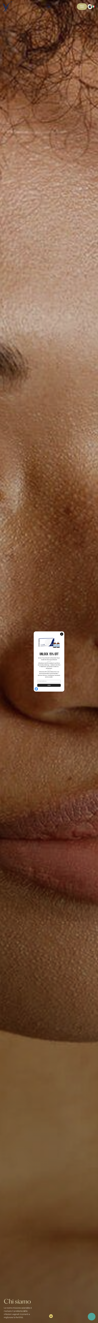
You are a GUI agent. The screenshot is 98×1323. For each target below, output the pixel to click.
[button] (49, 6)
